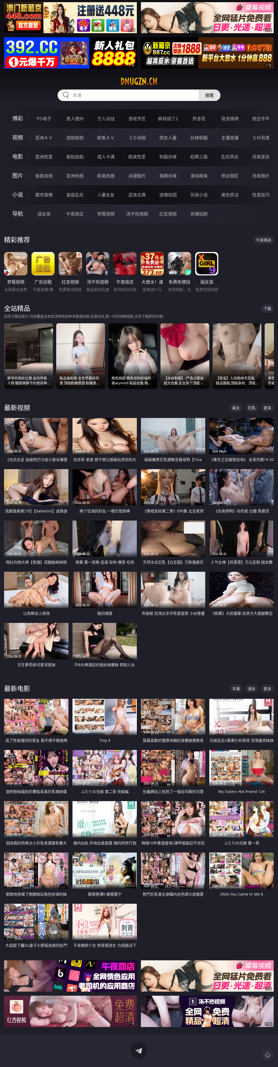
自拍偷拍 (75, 138)
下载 (267, 308)
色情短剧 (199, 214)
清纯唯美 (199, 176)
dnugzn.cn (139, 81)
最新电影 (17, 688)
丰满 (236, 688)
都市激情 (44, 195)
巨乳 (251, 407)
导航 (17, 213)
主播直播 (230, 138)
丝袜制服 (199, 138)
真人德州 (75, 119)
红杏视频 (168, 214)
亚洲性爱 (44, 157)
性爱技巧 (261, 195)
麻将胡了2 (168, 119)
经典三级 (199, 157)
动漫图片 (137, 176)
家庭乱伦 (75, 195)
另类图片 (261, 176)
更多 (267, 407)
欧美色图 (106, 176)
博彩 (17, 118)
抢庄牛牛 (261, 119)
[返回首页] (267, 1055)
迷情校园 (168, 195)
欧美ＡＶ (106, 138)
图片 (17, 175)
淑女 (251, 688)
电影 (17, 156)
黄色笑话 (230, 195)
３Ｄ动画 (137, 138)
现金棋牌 (230, 119)
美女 (236, 407)
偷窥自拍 (44, 176)
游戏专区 (137, 119)
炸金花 (199, 119)
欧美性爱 (137, 157)
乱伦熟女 (230, 157)
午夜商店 (75, 214)
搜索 (209, 95)
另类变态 (261, 157)
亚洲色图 (75, 176)
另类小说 (199, 195)
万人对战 (106, 119)
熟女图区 (230, 176)
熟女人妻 (168, 138)
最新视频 (17, 407)
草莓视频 (106, 214)
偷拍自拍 (75, 157)
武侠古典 (137, 195)
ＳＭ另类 (261, 138)
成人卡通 (106, 157)
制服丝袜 (168, 157)
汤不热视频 (137, 214)
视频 (17, 137)
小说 (17, 194)
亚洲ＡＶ (44, 138)
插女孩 (43, 214)
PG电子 (44, 119)
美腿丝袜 (168, 176)
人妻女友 (106, 195)
